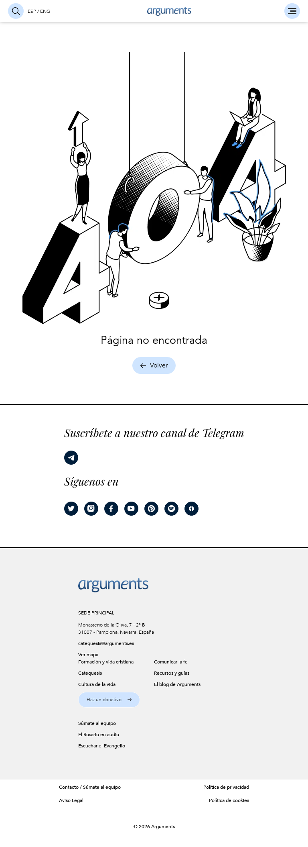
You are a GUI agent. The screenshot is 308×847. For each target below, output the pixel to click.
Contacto (69, 787)
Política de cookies (229, 800)
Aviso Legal (71, 800)
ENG (45, 11)
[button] (109, 700)
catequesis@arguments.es (106, 643)
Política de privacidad (226, 787)
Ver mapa (88, 654)
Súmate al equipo (102, 787)
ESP (32, 11)
